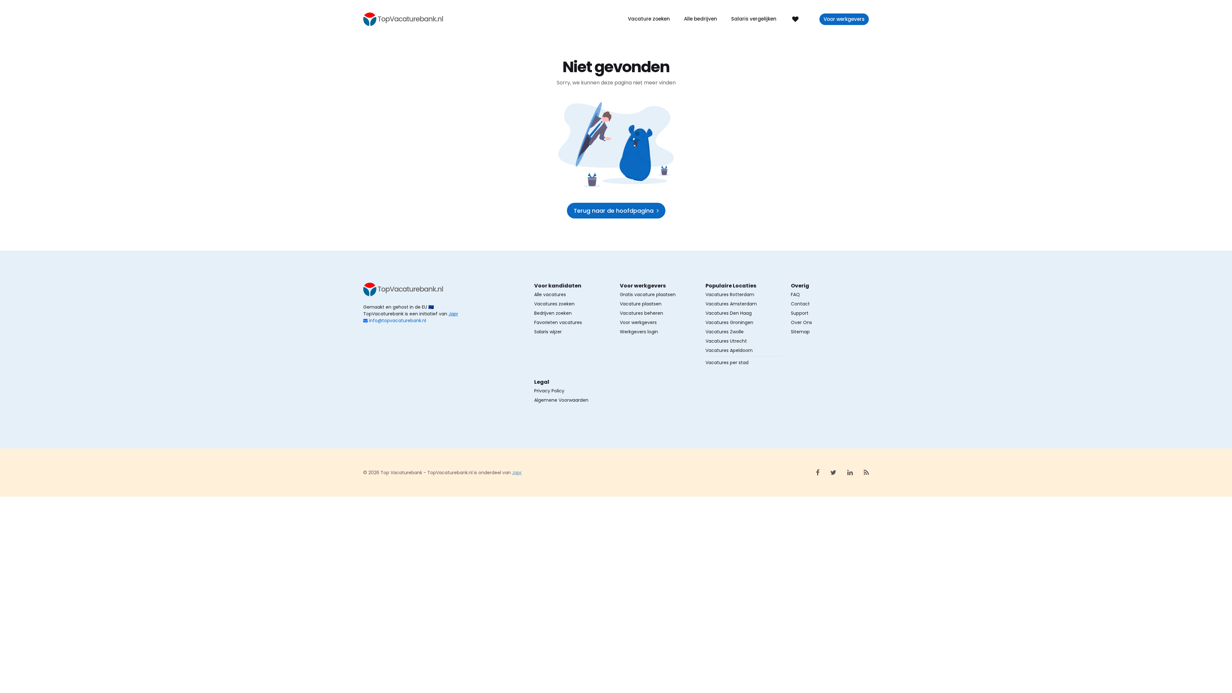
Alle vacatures (550, 294)
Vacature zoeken (649, 18)
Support (800, 313)
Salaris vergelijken (753, 18)
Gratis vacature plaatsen (648, 294)
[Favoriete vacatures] (795, 18)
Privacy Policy (549, 391)
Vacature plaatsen (641, 304)
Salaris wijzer (548, 332)
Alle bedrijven (700, 18)
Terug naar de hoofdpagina (614, 211)
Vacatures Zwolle (725, 332)
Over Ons (801, 322)
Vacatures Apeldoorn (729, 350)
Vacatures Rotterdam (730, 294)
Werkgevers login (639, 332)
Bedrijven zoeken (553, 313)
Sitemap (800, 332)
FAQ (795, 294)
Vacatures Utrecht (726, 341)
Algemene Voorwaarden (561, 400)
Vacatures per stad (727, 362)
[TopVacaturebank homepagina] (403, 18)
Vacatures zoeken (554, 304)
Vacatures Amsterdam (731, 304)
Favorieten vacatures (558, 322)
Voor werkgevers (844, 19)
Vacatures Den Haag (729, 313)
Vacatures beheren (641, 313)
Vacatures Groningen (729, 322)
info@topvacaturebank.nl (397, 320)
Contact (800, 304)
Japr (453, 314)
